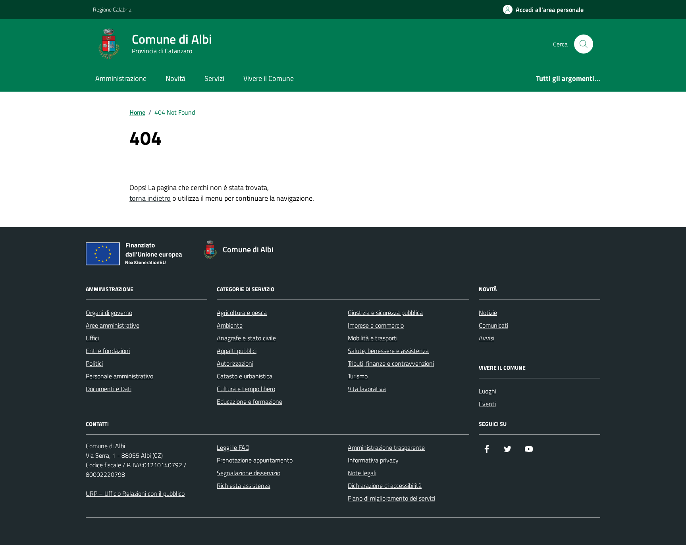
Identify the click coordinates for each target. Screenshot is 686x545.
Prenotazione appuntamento (255, 460)
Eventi (487, 404)
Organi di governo (109, 312)
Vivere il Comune (268, 78)
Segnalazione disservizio (248, 473)
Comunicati (493, 325)
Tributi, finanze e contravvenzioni (391, 363)
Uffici (92, 338)
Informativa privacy (373, 460)
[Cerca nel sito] (583, 44)
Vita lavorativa (367, 388)
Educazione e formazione (249, 401)
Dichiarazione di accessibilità (385, 485)
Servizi (214, 78)
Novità (175, 78)
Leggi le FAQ (233, 447)
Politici (94, 363)
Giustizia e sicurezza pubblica (385, 312)
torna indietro (150, 198)
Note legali (362, 473)
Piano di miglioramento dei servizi (391, 498)
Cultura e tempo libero (246, 388)
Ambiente (230, 325)
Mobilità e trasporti (372, 338)
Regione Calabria (112, 9)
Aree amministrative (112, 325)
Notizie (488, 312)
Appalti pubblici (236, 350)
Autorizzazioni (235, 363)
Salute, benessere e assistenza (388, 350)
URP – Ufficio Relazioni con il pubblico (135, 493)
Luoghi (487, 391)
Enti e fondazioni (108, 350)
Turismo (358, 376)
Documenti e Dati (108, 388)
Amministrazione (120, 78)
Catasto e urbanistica (244, 376)
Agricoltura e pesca (242, 312)
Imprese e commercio (376, 325)
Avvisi (486, 338)
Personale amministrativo (119, 376)
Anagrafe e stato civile (246, 338)
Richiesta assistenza (243, 485)
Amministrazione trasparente (386, 447)
